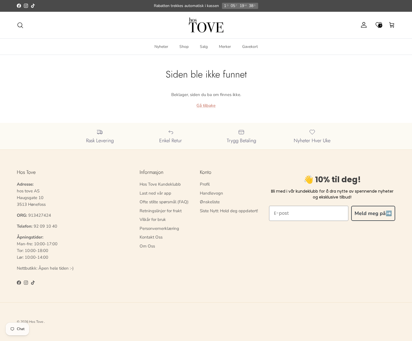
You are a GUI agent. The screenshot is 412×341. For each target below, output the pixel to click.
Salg (204, 46)
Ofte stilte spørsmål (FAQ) (164, 202)
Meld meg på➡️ (373, 213)
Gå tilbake (206, 105)
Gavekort (250, 46)
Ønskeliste (210, 202)
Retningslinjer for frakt (161, 211)
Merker (225, 46)
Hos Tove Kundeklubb (160, 184)
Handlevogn (211, 193)
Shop (184, 46)
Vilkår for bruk (153, 219)
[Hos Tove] (206, 25)
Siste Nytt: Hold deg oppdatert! (229, 211)
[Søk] (20, 25)
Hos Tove (36, 321)
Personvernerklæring (159, 228)
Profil (205, 184)
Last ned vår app (155, 193)
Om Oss (147, 246)
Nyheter (161, 46)
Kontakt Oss (151, 237)
